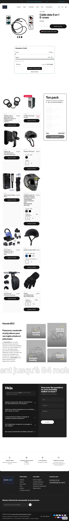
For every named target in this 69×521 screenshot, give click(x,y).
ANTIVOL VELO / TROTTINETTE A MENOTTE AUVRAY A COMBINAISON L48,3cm (10, 118)
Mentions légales (37, 479)
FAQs (20, 392)
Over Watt (42, 11)
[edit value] (52, 57)
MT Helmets (26, 193)
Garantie (22, 488)
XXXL (28, 303)
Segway (5, 149)
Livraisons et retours (25, 490)
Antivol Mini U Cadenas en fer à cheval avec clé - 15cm (8, 252)
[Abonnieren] (30, 504)
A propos (22, 479)
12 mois (51, 52)
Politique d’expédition (25, 518)
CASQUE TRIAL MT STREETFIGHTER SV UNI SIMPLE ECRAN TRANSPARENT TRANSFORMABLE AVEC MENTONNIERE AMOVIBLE (29, 200)
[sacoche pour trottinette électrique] (11, 280)
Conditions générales (38, 482)
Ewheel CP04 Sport (29, 151)
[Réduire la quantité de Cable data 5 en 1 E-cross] (41, 26)
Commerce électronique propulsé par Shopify (21, 514)
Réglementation (37, 488)
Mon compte (23, 484)
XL (32, 218)
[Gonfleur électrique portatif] (31, 103)
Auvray (5, 114)
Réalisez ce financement (34, 68)
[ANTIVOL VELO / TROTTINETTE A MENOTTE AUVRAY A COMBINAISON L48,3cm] (11, 103)
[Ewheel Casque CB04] (31, 237)
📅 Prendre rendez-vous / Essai (48, 31)
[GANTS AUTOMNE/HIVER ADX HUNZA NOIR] (31, 280)
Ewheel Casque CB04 (30, 250)
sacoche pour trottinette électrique (9, 294)
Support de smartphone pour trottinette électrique (9, 153)
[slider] (15, 54)
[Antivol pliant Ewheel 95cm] (11, 182)
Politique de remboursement (24, 516)
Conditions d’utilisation (34, 518)
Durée (17, 52)
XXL (28, 218)
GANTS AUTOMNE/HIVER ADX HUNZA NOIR (29, 295)
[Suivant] (47, 1)
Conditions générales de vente (8, 518)
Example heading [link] (36, 333)
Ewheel (25, 149)
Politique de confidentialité (39, 486)
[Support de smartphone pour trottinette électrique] (11, 138)
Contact (22, 482)
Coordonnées (15, 516)
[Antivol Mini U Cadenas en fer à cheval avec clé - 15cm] (11, 237)
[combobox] (62, 1)
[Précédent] (21, 1)
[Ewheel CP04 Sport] (31, 138)
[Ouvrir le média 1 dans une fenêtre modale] (19, 28)
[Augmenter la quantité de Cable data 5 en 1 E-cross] (47, 26)
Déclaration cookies (38, 484)
